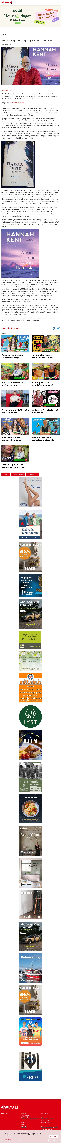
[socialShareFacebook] (54, 328)
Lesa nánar (8, 1139)
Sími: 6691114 (5, 1113)
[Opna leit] (53, 2)
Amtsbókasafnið (18, 474)
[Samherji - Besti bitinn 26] (30, 809)
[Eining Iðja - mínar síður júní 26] (30, 688)
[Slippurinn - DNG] (30, 1067)
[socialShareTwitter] (58, 328)
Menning (5, 474)
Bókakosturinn (32, 474)
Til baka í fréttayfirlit (10, 328)
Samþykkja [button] (53, 1136)
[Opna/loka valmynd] (58, 2)
